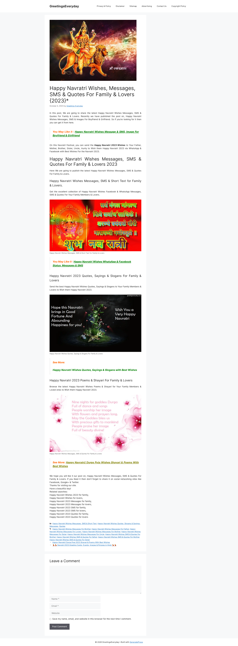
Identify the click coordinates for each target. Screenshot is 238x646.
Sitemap (133, 6)
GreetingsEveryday (64, 6)
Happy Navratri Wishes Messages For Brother (71, 529)
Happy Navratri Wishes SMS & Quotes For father (77, 537)
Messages (54, 526)
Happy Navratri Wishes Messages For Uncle (85, 534)
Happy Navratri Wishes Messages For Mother (101, 531)
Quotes (62, 526)
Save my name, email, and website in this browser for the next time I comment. (91, 619)
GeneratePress (136, 642)
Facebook (54, 482)
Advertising (147, 6)
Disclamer (120, 6)
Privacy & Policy (104, 6)
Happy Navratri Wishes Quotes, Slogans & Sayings (119, 523)
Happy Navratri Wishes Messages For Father (110, 529)
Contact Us (161, 6)
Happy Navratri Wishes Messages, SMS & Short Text (74, 523)
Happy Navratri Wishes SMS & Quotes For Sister (70, 540)
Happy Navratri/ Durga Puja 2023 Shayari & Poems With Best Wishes (81, 542)
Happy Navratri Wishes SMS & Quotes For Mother (118, 537)
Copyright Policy (178, 6)
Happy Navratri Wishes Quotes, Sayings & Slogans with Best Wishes (95, 369)
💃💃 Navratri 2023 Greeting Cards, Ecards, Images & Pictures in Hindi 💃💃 (84, 545)
